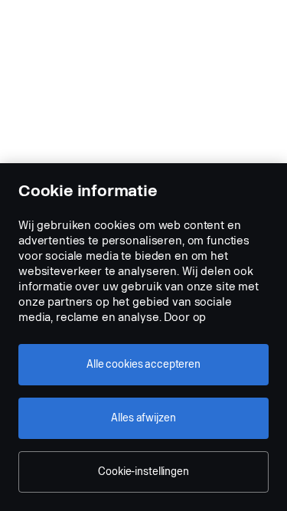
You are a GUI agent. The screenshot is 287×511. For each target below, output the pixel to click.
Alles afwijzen (143, 417)
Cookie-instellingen (143, 471)
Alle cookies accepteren (143, 364)
